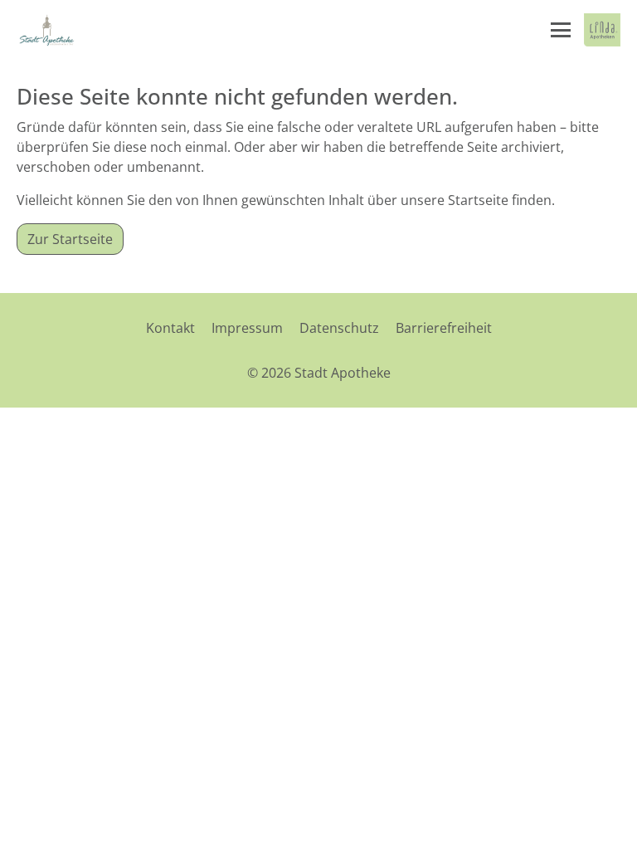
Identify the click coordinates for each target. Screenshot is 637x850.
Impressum (247, 328)
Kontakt (170, 328)
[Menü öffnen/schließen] (561, 29)
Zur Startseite (70, 239)
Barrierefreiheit (444, 328)
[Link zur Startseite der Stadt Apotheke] (47, 29)
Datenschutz (339, 328)
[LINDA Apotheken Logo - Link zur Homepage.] (602, 29)
